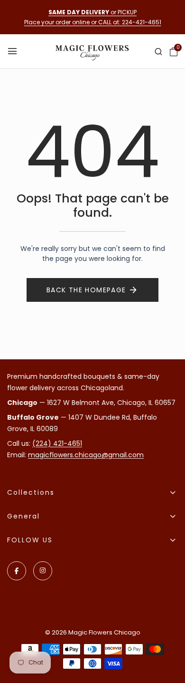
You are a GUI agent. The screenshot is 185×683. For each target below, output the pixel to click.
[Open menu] (13, 52)
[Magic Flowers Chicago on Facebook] (16, 570)
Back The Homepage (86, 290)
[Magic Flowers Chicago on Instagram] (42, 570)
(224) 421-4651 (57, 443)
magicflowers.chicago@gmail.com (86, 455)
